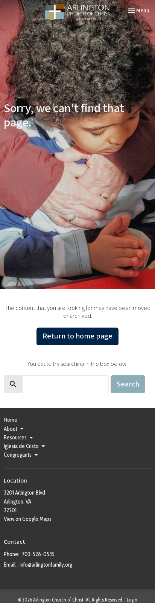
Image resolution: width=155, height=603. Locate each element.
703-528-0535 (38, 554)
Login (132, 600)
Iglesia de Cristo (21, 446)
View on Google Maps (28, 519)
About (10, 429)
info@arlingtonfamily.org (46, 564)
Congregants (18, 454)
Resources (15, 437)
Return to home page (77, 336)
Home (10, 420)
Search (128, 384)
